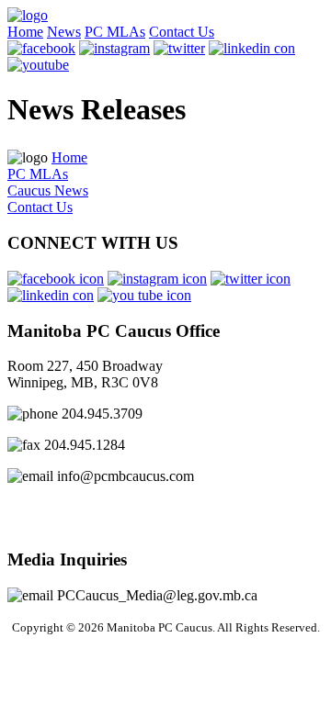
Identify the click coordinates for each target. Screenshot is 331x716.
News (64, 31)
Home (25, 31)
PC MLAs (115, 31)
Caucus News (47, 190)
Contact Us (181, 31)
